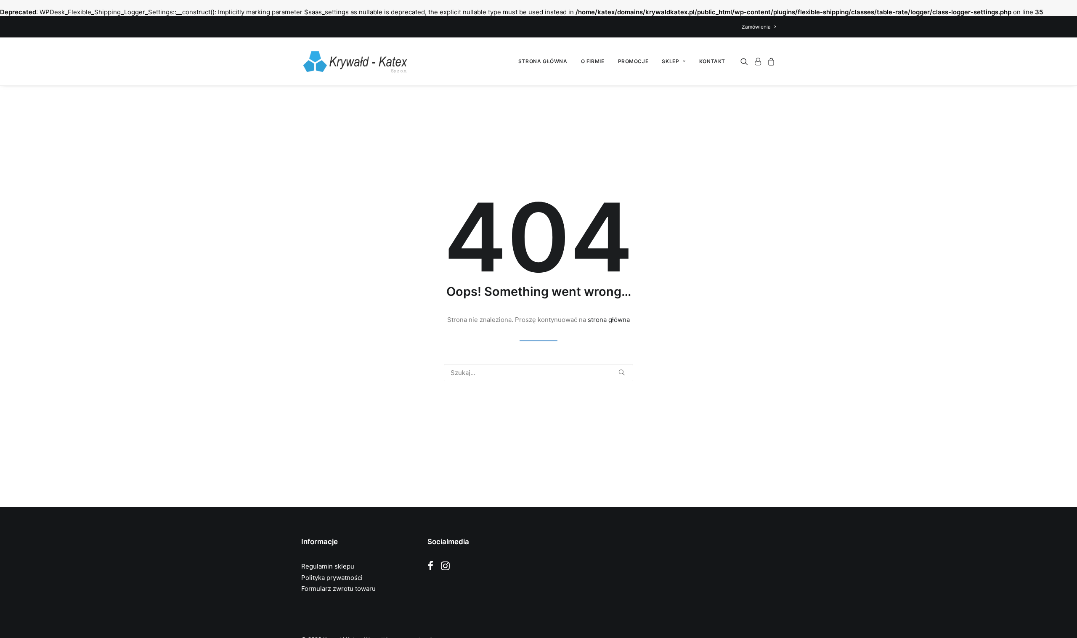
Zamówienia (756, 27)
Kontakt (712, 61)
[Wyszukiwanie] (538, 372)
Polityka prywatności (332, 578)
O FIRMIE (593, 61)
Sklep (670, 61)
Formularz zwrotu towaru (338, 589)
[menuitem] (759, 26)
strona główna (609, 320)
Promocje (633, 61)
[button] (745, 61)
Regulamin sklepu (327, 566)
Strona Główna (543, 61)
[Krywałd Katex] (355, 61)
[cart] (770, 61)
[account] (757, 61)
